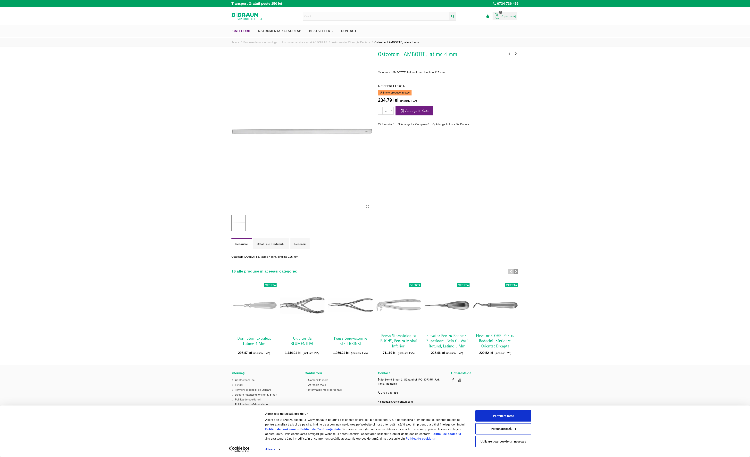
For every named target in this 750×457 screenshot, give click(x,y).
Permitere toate (503, 415)
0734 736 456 (508, 3)
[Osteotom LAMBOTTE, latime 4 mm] (367, 207)
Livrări (239, 384)
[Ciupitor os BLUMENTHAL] (302, 305)
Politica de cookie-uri (421, 438)
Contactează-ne (245, 379)
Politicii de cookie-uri (281, 429)
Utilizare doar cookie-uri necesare (503, 441)
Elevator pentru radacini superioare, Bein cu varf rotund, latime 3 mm (447, 341)
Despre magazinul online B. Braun (256, 394)
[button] (510, 271)
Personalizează (501, 428)
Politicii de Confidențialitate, (320, 429)
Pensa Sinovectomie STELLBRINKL (350, 341)
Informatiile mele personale (325, 389)
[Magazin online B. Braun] (252, 16)
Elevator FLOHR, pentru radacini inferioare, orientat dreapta (495, 341)
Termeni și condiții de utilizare (253, 389)
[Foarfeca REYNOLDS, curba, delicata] (509, 54)
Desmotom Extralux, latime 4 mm (254, 341)
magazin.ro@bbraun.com (397, 401)
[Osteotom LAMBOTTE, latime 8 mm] (516, 54)
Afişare (270, 449)
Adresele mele (317, 384)
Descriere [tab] (241, 244)
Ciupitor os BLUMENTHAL (302, 341)
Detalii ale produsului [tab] (271, 244)
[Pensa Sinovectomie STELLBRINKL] (350, 305)
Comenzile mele (318, 379)
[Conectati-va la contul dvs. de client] (487, 16)
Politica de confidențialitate (251, 404)
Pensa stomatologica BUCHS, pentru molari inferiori (398, 341)
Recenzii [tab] (300, 244)
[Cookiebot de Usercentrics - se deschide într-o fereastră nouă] (239, 449)
